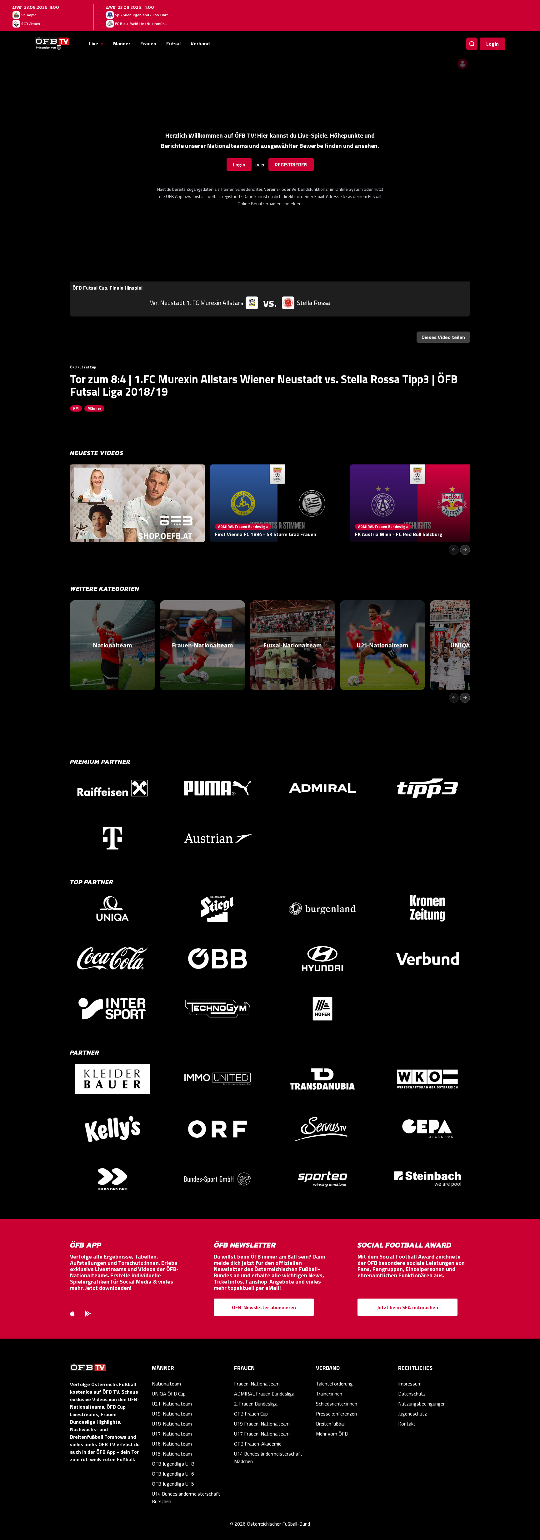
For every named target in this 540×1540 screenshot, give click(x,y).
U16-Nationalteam (172, 1443)
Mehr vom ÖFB (332, 1433)
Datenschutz (412, 1393)
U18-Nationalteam (172, 1423)
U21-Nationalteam (172, 1403)
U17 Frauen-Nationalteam (262, 1433)
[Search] (472, 44)
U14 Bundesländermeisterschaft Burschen (186, 1497)
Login (492, 44)
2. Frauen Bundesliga (256, 1403)
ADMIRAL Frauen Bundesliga (264, 1393)
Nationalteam (166, 1383)
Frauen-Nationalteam (257, 1383)
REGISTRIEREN (291, 164)
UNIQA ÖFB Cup (169, 1393)
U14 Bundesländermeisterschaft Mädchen (268, 1457)
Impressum (410, 1383)
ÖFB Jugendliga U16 (173, 1473)
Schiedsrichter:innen (336, 1403)
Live (93, 43)
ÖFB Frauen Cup (251, 1413)
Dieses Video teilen (443, 337)
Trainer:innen (329, 1393)
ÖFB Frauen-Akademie (258, 1443)
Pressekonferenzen (336, 1413)
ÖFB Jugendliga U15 (173, 1483)
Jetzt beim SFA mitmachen (407, 1307)
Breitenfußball (331, 1423)
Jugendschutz (412, 1413)
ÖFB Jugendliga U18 (173, 1463)
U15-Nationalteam (172, 1453)
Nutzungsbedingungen (422, 1403)
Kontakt (407, 1423)
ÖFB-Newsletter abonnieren (264, 1307)
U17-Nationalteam (172, 1433)
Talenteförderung (334, 1383)
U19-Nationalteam (172, 1413)
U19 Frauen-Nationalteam (262, 1423)
